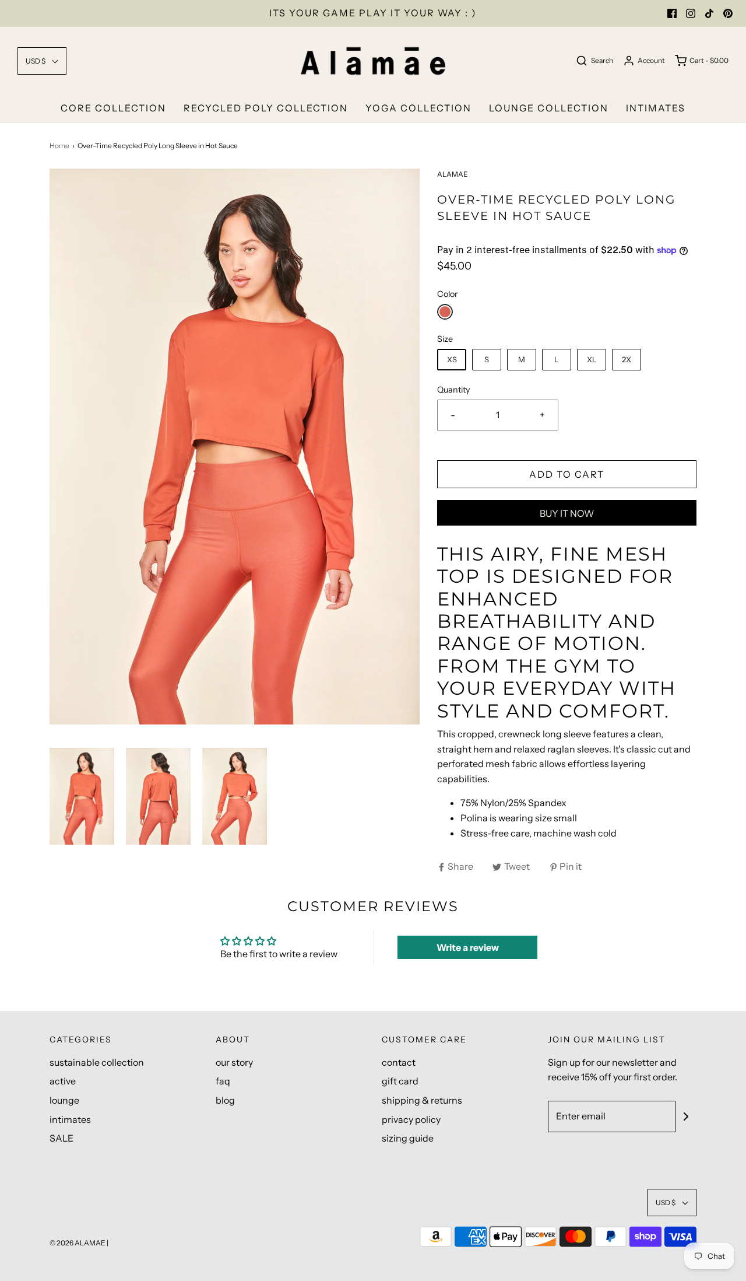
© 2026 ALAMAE (77, 1242)
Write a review (468, 947)
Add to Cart (566, 474)
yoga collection (418, 108)
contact (399, 1062)
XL (592, 359)
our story (234, 1062)
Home (59, 145)
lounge (64, 1100)
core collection (113, 108)
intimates (655, 108)
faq (223, 1081)
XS (452, 359)
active (63, 1081)
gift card (400, 1081)
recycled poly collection (266, 108)
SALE (61, 1138)
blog (225, 1100)
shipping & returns (422, 1100)
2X (626, 359)
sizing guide (408, 1138)
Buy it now (567, 513)
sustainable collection (97, 1062)
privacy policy (411, 1119)
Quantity (453, 389)
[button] (41, 61)
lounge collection (548, 108)
